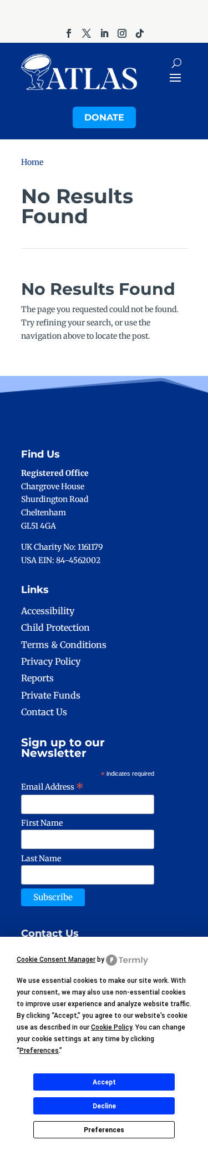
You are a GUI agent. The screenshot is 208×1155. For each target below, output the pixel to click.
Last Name (41, 858)
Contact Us (44, 711)
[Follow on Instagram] (122, 33)
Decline (104, 1106)
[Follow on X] (86, 33)
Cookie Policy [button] (111, 1027)
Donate (104, 117)
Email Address (52, 787)
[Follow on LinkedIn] (104, 33)
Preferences (104, 1130)
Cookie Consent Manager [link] (56, 959)
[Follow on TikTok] (140, 33)
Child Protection (55, 627)
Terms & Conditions (63, 644)
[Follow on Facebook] (69, 33)
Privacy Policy (50, 661)
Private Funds (50, 695)
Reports (37, 678)
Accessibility (47, 610)
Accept (104, 1082)
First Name (42, 823)
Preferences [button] (39, 1050)
